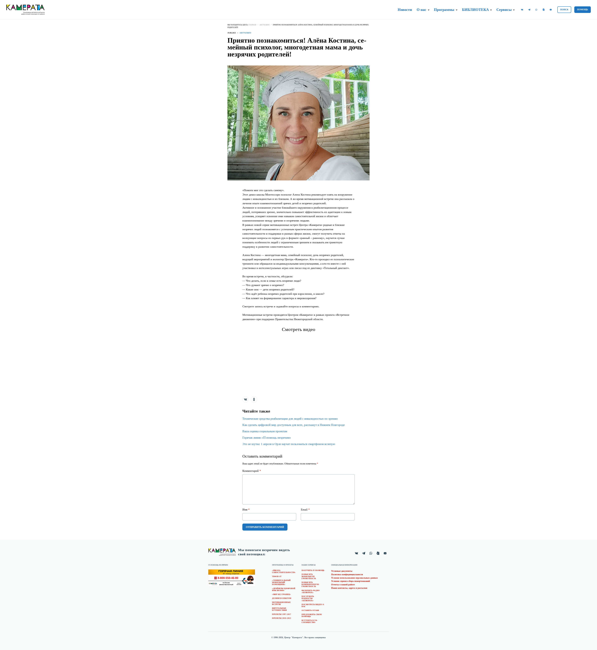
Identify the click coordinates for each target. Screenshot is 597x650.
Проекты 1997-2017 (281, 614)
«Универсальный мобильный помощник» (281, 582)
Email (305, 509)
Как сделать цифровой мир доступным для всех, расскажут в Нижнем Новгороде (293, 424)
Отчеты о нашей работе (343, 584)
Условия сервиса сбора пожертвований (350, 581)
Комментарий (251, 470)
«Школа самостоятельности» (284, 571)
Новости (405, 10)
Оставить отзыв (310, 610)
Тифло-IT (276, 576)
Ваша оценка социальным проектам (264, 431)
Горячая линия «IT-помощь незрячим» (266, 437)
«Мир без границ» (281, 594)
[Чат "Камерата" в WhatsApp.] (536, 10)
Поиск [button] (564, 9)
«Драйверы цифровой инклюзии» (283, 589)
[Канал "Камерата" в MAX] (543, 10)
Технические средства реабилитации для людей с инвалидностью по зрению (290, 418)
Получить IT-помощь (313, 570)
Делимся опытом (281, 598)
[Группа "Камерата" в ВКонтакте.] (522, 10)
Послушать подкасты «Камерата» (308, 598)
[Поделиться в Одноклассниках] (254, 399)
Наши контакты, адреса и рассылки (349, 588)
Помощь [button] (582, 9)
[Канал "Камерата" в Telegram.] (529, 10)
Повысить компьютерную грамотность (310, 584)
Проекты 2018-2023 (281, 618)
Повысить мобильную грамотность (309, 576)
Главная (252, 25)
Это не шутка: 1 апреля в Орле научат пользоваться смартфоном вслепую (288, 444)
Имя (246, 509)
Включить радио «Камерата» (311, 591)
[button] (428, 10)
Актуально (264, 25)
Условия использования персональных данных (354, 578)
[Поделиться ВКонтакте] (245, 399)
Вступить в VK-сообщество (310, 621)
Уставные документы (341, 571)
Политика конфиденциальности (347, 574)
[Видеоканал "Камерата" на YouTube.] (551, 10)
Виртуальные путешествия (279, 609)
